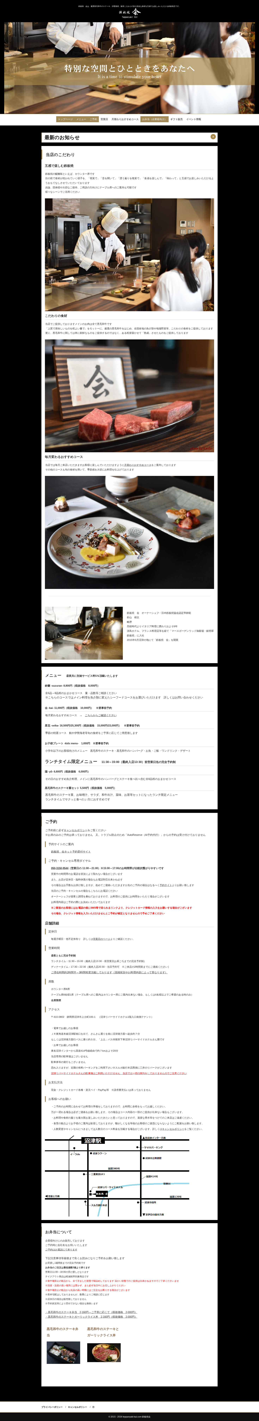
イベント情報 (193, 119)
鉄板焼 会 (129, 13)
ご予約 (93, 119)
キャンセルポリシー (77, 1407)
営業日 (104, 119)
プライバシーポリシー (52, 1407)
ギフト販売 (176, 119)
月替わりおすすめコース (125, 119)
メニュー (81, 119)
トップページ (65, 119)
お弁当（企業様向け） (154, 119)
